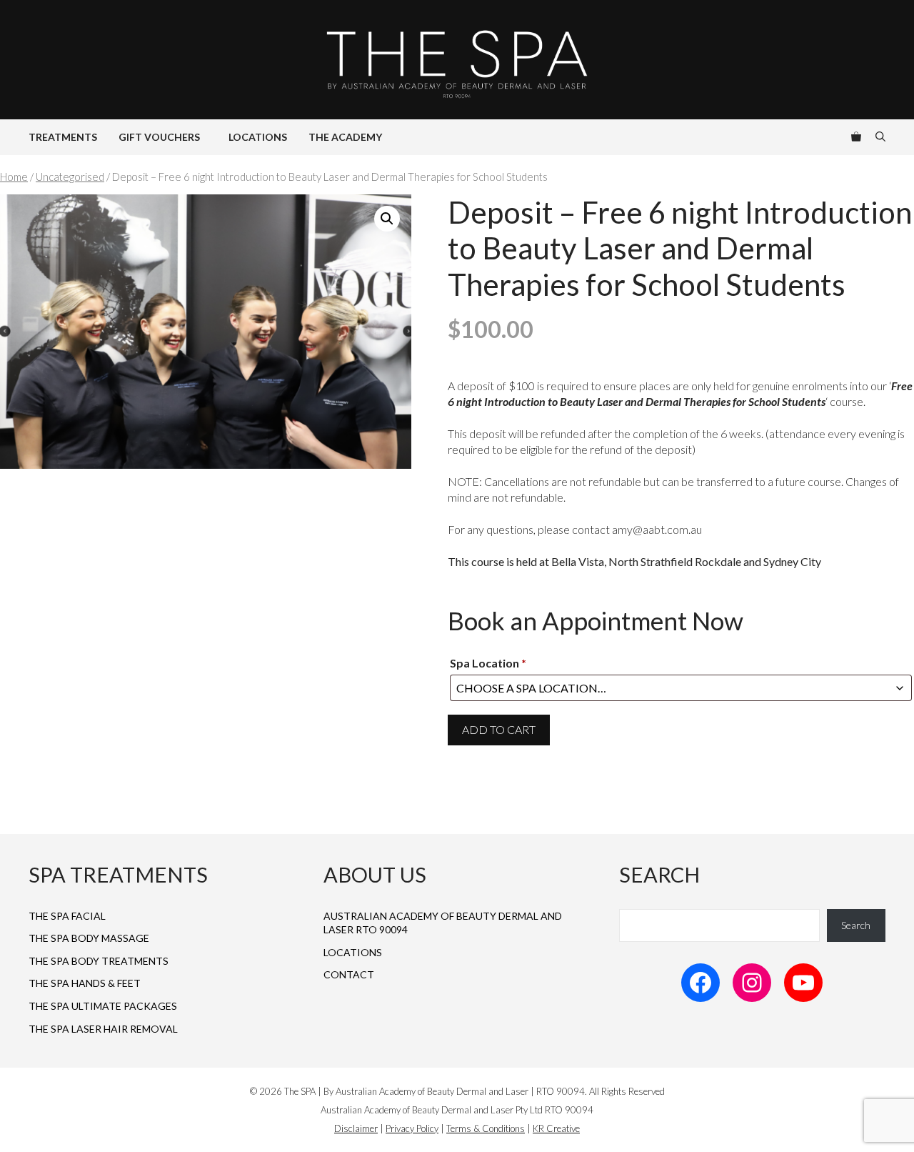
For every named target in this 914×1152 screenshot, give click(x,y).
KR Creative (556, 1128)
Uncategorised (70, 176)
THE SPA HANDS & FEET (85, 983)
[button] (387, 219)
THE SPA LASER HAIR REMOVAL (103, 1029)
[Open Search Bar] (880, 137)
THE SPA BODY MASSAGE (89, 938)
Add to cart (499, 729)
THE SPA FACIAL (67, 916)
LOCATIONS (352, 952)
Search (855, 925)
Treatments (63, 137)
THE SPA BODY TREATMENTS (99, 961)
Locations (257, 137)
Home (14, 176)
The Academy (345, 137)
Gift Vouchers (159, 137)
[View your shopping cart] (856, 137)
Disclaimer (356, 1128)
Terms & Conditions (485, 1128)
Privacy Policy (412, 1128)
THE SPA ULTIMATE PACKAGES (103, 1006)
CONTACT (348, 974)
